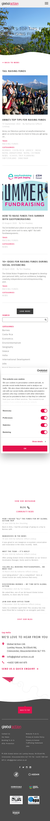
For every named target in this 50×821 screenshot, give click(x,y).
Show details (37, 441)
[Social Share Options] (5, 472)
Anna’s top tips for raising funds (24, 119)
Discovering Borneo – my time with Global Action (24, 585)
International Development (16, 359)
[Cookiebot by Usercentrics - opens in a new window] (37, 370)
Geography (7, 347)
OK (25, 449)
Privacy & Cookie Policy (35, 737)
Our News (5, 737)
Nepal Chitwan (32, 153)
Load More (25, 311)
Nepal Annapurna (12, 153)
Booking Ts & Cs (8, 740)
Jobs (4, 363)
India (38, 150)
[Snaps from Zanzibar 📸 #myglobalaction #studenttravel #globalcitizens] (36, 462)
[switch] (44, 418)
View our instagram (25, 501)
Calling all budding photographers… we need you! (23, 568)
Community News (25, 512)
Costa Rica (18, 150)
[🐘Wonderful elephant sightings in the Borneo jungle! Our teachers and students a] (13, 485)
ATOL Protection (8, 743)
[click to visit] (16, 774)
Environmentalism (11, 343)
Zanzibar (23, 158)
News (5, 156)
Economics (7, 338)
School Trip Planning (22, 156)
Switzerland (9, 158)
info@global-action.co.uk (17, 760)
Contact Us (6, 734)
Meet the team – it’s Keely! (16, 551)
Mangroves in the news (14, 536)
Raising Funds (10, 144)
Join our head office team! (16, 602)
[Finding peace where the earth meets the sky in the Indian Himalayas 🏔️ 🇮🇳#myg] (36, 485)
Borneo (6, 150)
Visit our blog (25, 619)
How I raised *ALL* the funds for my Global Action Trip (25, 520)
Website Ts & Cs (32, 734)
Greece (29, 150)
